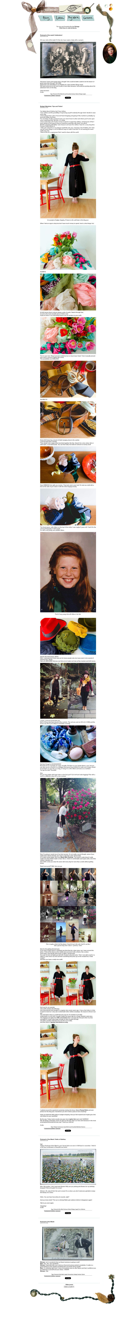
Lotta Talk (66, 1126)
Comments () (48, 95)
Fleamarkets (70, 1274)
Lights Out (72, 1119)
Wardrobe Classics (81, 1126)
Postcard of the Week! (47, 1221)
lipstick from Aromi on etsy (59, 1022)
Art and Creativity (67, 93)
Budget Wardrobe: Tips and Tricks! (51, 106)
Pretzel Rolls (84, 1110)
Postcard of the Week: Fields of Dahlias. (53, 1139)
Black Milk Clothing (67, 857)
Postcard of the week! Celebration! (51, 35)
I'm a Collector (81, 1209)
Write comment (56, 95)
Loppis (84, 93)
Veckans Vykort (75, 93)
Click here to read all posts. (68, 28)
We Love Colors (62, 1017)
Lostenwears (60, 1126)
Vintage (80, 93)
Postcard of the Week (58, 93)
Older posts (69, 1284)
